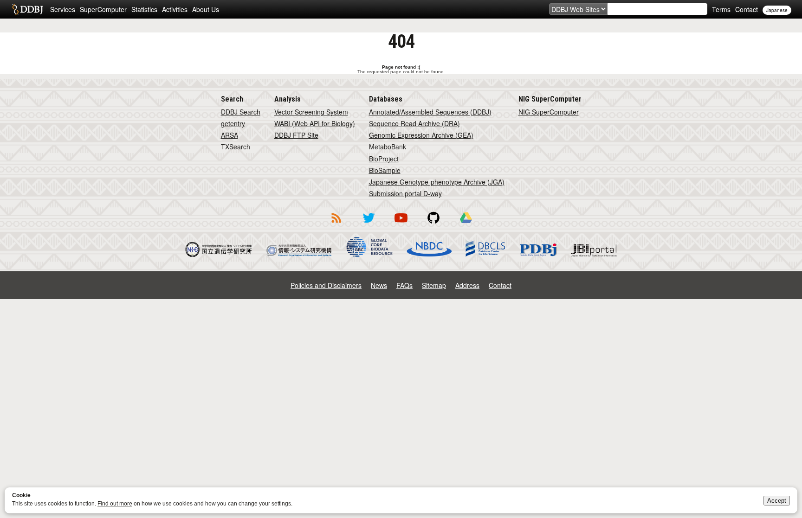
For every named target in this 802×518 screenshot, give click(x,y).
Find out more (114, 503)
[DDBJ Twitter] (368, 224)
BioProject (384, 158)
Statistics (144, 9)
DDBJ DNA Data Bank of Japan (27, 9)
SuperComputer (103, 9)
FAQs (404, 285)
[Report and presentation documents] (466, 224)
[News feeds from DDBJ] (336, 224)
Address (467, 285)
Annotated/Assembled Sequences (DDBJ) (430, 111)
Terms (721, 9)
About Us (205, 9)
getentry (233, 123)
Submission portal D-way (405, 193)
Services (62, 9)
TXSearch (235, 146)
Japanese (777, 10)
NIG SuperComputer (548, 111)
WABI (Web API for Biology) (314, 123)
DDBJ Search (240, 111)
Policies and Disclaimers (326, 285)
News (379, 285)
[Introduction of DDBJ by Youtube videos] (401, 224)
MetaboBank (387, 146)
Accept (776, 500)
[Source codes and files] (433, 224)
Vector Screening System (311, 111)
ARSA (229, 135)
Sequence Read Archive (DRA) (414, 123)
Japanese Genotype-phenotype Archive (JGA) (436, 181)
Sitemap (434, 285)
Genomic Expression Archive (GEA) (421, 135)
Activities (175, 9)
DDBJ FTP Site (296, 135)
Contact (746, 9)
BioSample (385, 170)
